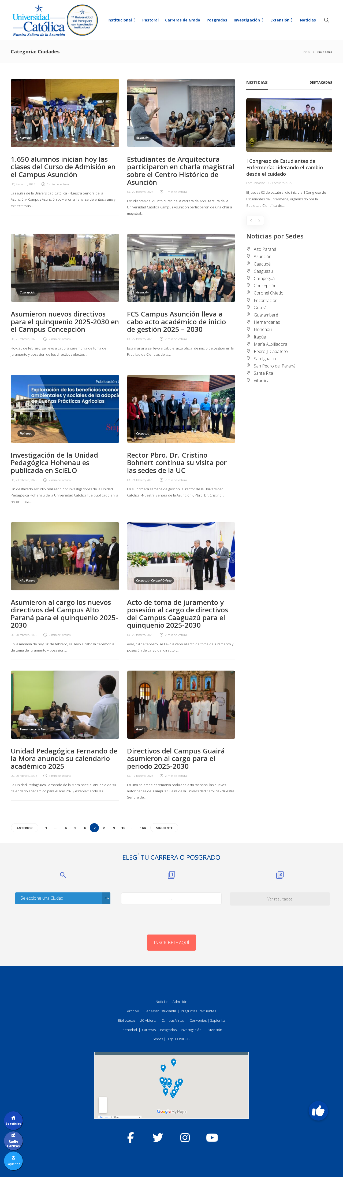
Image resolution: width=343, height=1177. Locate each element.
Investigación (247, 20)
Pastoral (150, 20)
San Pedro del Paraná (275, 366)
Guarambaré (266, 315)
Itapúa (260, 337)
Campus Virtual (173, 1020)
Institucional (119, 20)
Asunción (26, 137)
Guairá (140, 729)
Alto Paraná (27, 580)
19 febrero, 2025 (142, 776)
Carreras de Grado (182, 20)
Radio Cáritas (13, 1143)
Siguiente (164, 828)
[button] (318, 1110)
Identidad (129, 1029)
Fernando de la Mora (33, 729)
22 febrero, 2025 (142, 339)
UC (12, 184)
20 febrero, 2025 (26, 635)
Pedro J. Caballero (271, 351)
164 (143, 827)
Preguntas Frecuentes (198, 1011)
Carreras (149, 1029)
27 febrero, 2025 (142, 192)
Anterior (25, 828)
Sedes (158, 1038)
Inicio (306, 52)
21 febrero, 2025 (26, 480)
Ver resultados (280, 899)
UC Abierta (148, 1020)
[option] (289, 153)
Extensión (279, 20)
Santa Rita (263, 373)
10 (123, 827)
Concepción (27, 292)
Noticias (308, 20)
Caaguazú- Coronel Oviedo (154, 580)
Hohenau (26, 433)
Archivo (133, 1011)
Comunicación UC (258, 183)
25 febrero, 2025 (26, 339)
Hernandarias (267, 322)
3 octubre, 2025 (281, 183)
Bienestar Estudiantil (159, 1011)
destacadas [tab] (321, 82)
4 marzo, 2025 (25, 184)
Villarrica (262, 381)
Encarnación (266, 300)
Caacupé (262, 264)
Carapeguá (264, 278)
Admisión (180, 1001)
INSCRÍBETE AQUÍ (171, 943)
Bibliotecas (126, 1020)
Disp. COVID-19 (178, 1038)
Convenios (198, 1020)
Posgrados (217, 20)
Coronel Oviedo (269, 293)
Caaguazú (143, 433)
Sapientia (217, 1020)
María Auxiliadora (270, 344)
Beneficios (13, 1123)
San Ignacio (265, 359)
